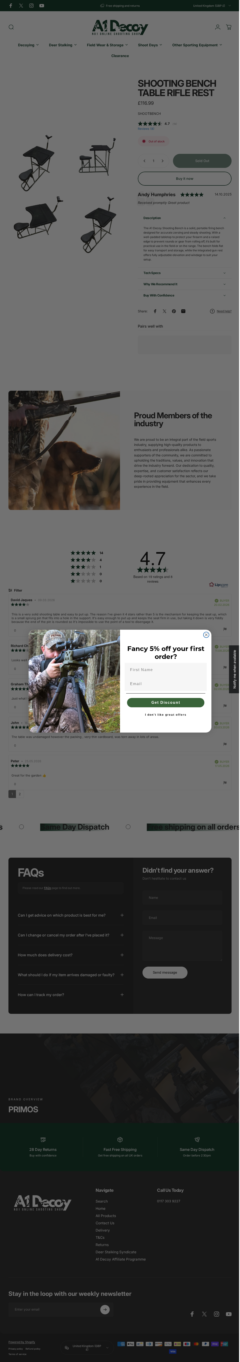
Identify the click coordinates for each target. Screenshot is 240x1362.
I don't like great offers (164, 714)
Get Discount (164, 702)
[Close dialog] (204, 635)
